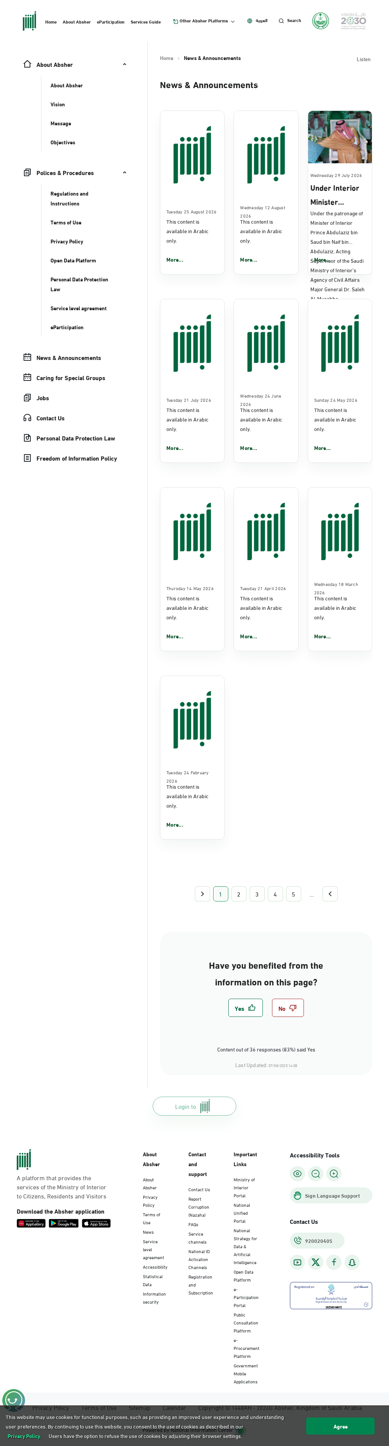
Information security (154, 1297)
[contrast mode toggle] (297, 1173)
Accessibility (155, 1266)
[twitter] (315, 1262)
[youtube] (297, 1262)
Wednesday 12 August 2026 (262, 211)
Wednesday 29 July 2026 (336, 174)
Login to (185, 1105)
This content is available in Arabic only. (187, 230)
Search (294, 20)
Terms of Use (151, 1218)
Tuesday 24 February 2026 (187, 776)
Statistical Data (153, 1280)
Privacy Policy (150, 1200)
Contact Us (199, 1189)
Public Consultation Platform (246, 1322)
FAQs (193, 1224)
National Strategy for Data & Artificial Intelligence (245, 1246)
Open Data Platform (243, 1275)
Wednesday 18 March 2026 (336, 587)
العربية (261, 20)
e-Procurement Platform (246, 1347)
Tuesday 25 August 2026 (191, 211)
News (148, 1231)
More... (174, 259)
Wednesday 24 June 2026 (260, 399)
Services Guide (146, 21)
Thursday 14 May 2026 (190, 588)
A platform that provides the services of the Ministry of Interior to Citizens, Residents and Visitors (61, 1186)
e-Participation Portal (246, 1297)
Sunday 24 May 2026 (335, 399)
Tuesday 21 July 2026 (188, 399)
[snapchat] (352, 1262)
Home (51, 21)
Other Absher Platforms (204, 20)
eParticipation (111, 21)
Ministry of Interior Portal (244, 1187)
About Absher (77, 21)
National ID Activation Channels (199, 1259)
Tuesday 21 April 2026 (263, 588)
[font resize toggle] (315, 1173)
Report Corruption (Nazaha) (198, 1206)
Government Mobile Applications (246, 1373)
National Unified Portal (242, 1212)
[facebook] (333, 1262)
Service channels (197, 1237)
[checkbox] (245, 1008)
